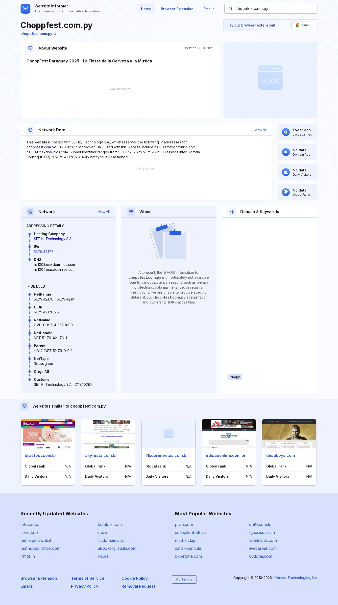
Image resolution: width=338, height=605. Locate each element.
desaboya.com (280, 455)
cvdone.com (260, 556)
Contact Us (184, 579)
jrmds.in (28, 556)
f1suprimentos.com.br (166, 455)
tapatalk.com (110, 524)
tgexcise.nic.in (262, 532)
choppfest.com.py (36, 33)
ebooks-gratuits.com (117, 548)
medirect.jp (185, 540)
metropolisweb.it (36, 540)
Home (146, 9)
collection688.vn (190, 532)
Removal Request (138, 586)
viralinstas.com (263, 540)
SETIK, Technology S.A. (53, 239)
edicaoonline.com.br (226, 455)
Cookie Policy (134, 578)
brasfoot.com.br (40, 455)
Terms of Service (87, 578)
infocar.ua (30, 524)
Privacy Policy (84, 586)
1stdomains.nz (111, 540)
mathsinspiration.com (40, 548)
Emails (209, 9)
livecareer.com (263, 548)
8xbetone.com (188, 556)
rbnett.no (29, 532)
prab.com (184, 524)
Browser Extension (177, 9)
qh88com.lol (260, 524)
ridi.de (103, 556)
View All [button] (260, 130)
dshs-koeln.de (188, 548)
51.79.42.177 (43, 251)
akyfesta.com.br (101, 455)
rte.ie (102, 532)
